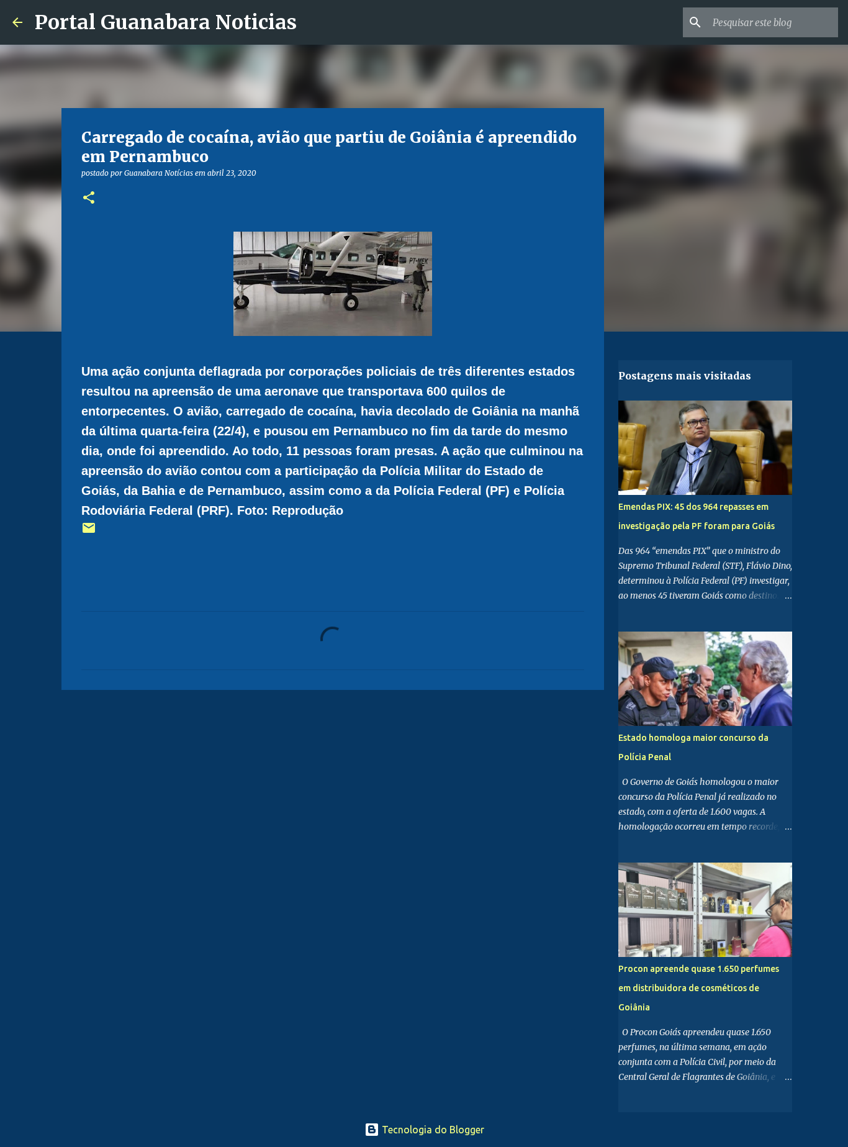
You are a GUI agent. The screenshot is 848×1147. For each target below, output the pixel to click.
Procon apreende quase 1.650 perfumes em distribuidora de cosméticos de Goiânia (698, 988)
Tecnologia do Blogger (431, 1129)
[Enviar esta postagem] (88, 532)
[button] (88, 198)
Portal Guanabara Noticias (166, 22)
